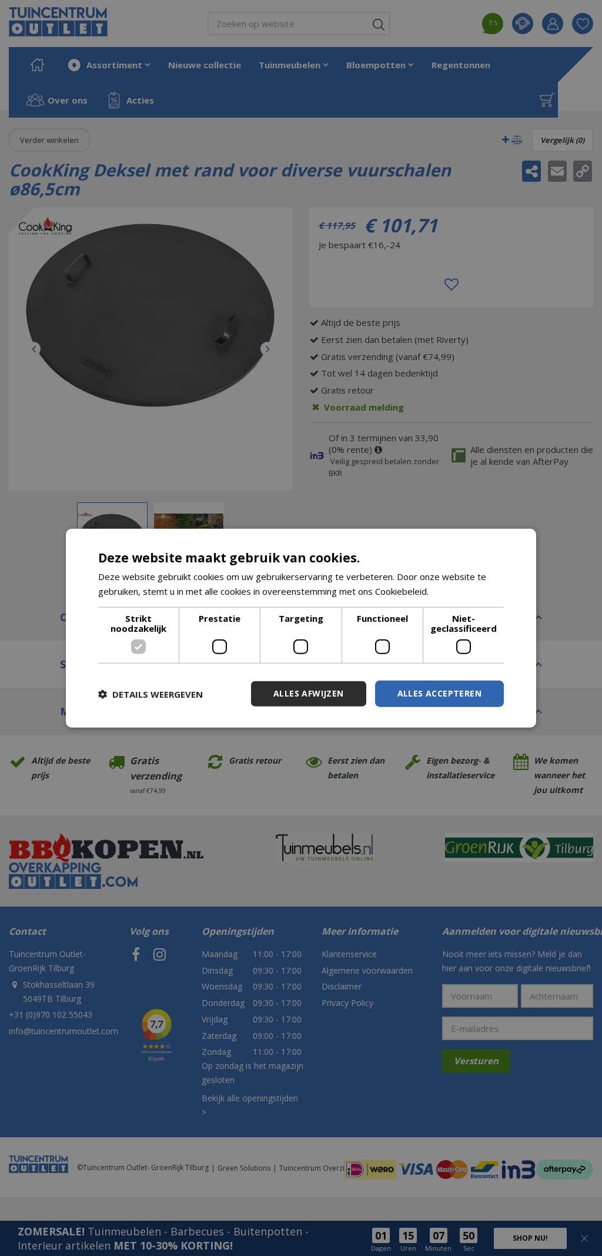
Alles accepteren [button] (439, 693)
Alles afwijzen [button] (308, 693)
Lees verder (456, 591)
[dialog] (301, 628)
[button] (150, 693)
